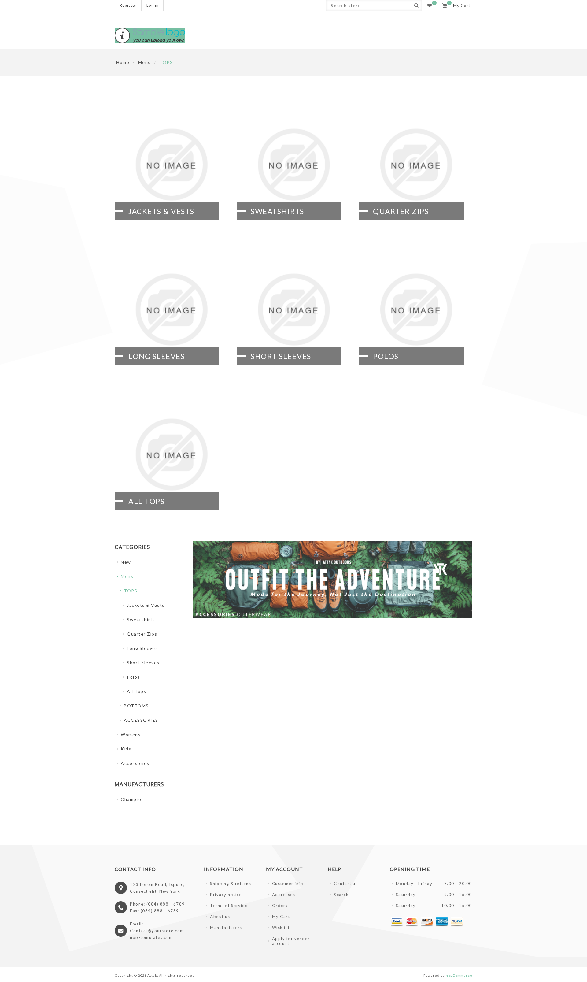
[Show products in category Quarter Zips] (415, 164)
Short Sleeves (281, 356)
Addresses (283, 894)
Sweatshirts (277, 211)
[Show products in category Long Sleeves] (171, 309)
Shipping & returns (230, 883)
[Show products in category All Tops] (171, 454)
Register (128, 5)
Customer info (288, 883)
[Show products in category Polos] (415, 309)
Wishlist (281, 927)
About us (220, 916)
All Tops (146, 501)
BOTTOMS (136, 705)
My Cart (281, 916)
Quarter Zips (401, 211)
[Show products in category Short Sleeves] (293, 309)
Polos (386, 356)
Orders (280, 905)
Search (416, 5)
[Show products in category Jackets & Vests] (171, 164)
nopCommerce (459, 975)
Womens (131, 734)
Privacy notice (226, 894)
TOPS (130, 590)
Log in (152, 5)
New (126, 562)
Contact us (346, 883)
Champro (131, 799)
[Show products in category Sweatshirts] (293, 164)
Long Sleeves (156, 356)
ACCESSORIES (141, 720)
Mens (127, 576)
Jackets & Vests (161, 211)
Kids (126, 748)
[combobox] (368, 5)
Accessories (135, 763)
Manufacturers (226, 927)
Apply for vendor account (291, 941)
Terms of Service (228, 905)
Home (122, 62)
